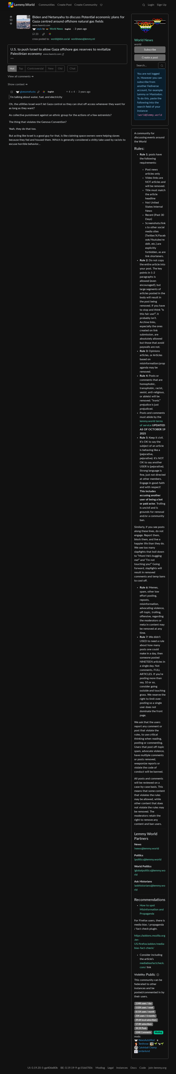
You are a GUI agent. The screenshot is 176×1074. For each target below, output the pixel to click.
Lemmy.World (24, 5)
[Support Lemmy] (101, 4)
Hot (12, 68)
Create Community (85, 4)
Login (151, 4)
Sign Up (161, 4)
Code (142, 1067)
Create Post (64, 4)
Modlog (158, 1032)
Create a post (150, 57)
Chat (72, 68)
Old (60, 68)
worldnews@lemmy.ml (83, 39)
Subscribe (150, 49)
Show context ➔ (18, 84)
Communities (47, 4)
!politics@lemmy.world (147, 859)
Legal (111, 1067)
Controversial (35, 68)
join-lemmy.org (157, 1067)
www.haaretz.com (41, 25)
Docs (133, 1067)
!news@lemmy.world (146, 848)
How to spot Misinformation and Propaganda (152, 909)
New (51, 68)
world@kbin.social (60, 39)
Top (21, 68)
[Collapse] (11, 92)
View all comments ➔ (21, 76)
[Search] (143, 4)
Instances (122, 1067)
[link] (43, 34)
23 (37, 34)
